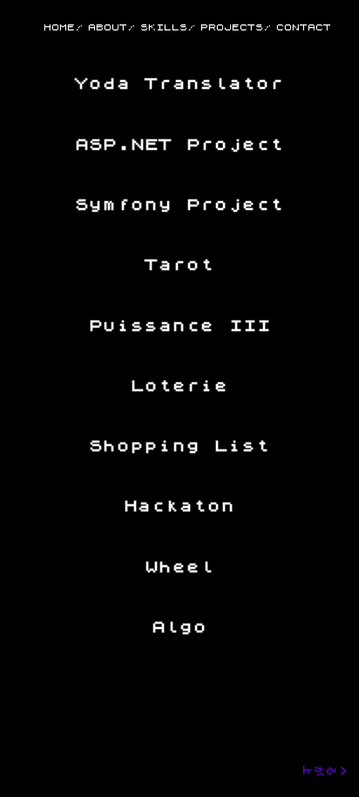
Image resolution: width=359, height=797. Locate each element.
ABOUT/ (111, 27)
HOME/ (63, 27)
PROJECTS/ (235, 27)
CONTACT (303, 27)
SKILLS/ (167, 27)
